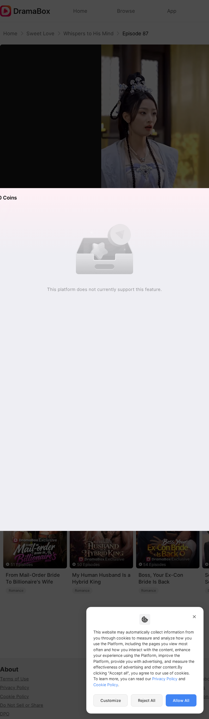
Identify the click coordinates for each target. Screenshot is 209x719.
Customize (110, 700)
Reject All (146, 700)
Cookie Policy (105, 684)
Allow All (181, 700)
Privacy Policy (164, 678)
